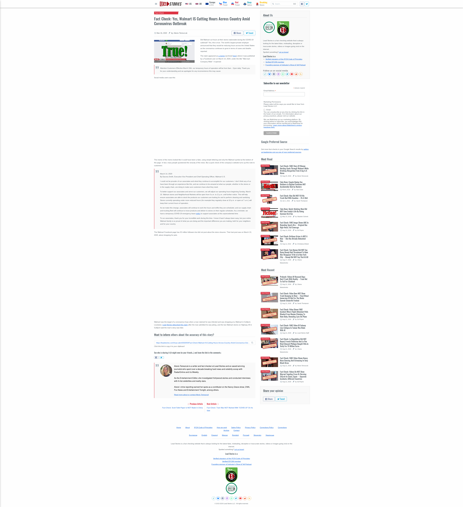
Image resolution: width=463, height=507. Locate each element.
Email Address (270, 91)
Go (294, 4)
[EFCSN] (231, 488)
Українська (270, 435)
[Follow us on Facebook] (274, 74)
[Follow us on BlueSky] (269, 74)
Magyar (225, 435)
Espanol (214, 435)
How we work (222, 427)
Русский (246, 435)
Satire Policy (236, 427)
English (204, 435)
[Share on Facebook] (156, 357)
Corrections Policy (267, 427)
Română (235, 435)
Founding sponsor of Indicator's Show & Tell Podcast (286, 65)
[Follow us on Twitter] (287, 74)
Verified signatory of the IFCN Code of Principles (284, 59)
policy (198, 214)
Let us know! (284, 52)
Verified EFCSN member (275, 62)
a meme (221, 56)
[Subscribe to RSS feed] (301, 74)
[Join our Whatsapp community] (283, 74)
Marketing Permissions (272, 102)
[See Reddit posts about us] (296, 74)
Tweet (250, 33)
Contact (236, 430)
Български (193, 435)
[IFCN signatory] (231, 474)
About (187, 427)
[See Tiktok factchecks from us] (265, 74)
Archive (226, 430)
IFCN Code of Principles (203, 427)
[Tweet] (307, 4)
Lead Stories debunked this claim (175, 325)
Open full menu (156, 4)
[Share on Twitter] (161, 357)
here (234, 56)
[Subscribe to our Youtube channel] (292, 74)
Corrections (282, 427)
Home (178, 427)
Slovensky (257, 435)
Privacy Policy (250, 427)
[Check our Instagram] (278, 74)
